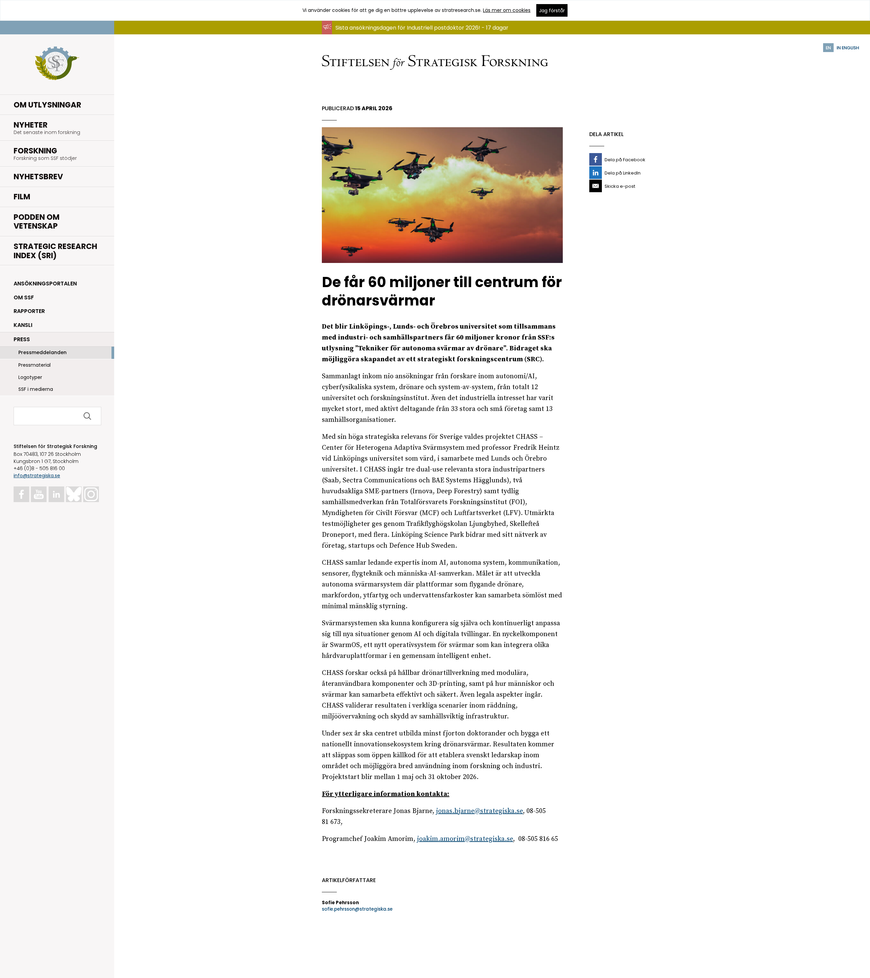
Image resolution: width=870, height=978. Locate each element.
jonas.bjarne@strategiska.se (479, 811)
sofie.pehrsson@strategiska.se (357, 909)
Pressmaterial (34, 365)
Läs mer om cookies (506, 10)
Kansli (23, 325)
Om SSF (24, 297)
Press (22, 339)
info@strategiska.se (37, 475)
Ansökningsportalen (45, 283)
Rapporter (29, 311)
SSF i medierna (35, 389)
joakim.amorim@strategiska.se (465, 839)
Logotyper (30, 377)
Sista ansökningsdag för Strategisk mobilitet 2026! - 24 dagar (417, 34)
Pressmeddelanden (42, 352)
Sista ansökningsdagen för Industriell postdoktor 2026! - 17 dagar (421, 28)
